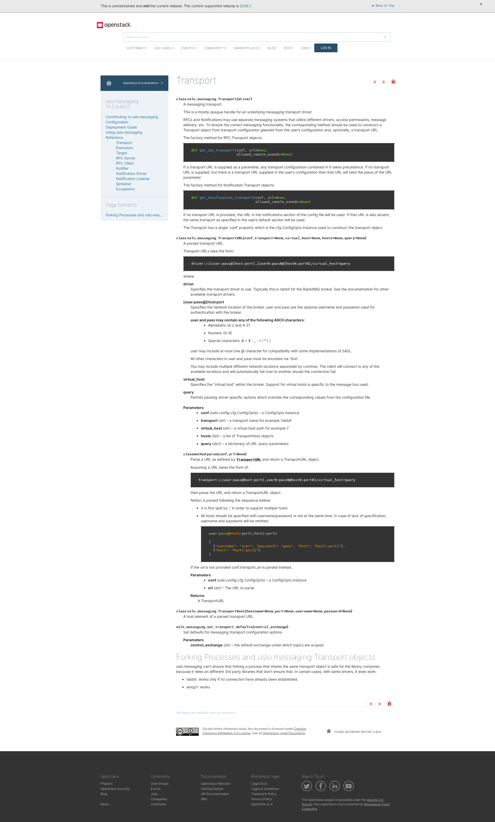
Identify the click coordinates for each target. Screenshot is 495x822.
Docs (288, 48)
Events (188, 48)
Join (305, 48)
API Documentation (215, 794)
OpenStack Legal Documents (284, 733)
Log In (326, 48)
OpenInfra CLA (262, 804)
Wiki (204, 799)
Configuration (117, 122)
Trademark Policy (264, 794)
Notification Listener (133, 178)
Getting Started (212, 789)
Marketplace (246, 48)
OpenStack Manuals (215, 783)
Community (214, 48)
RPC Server (125, 158)
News (105, 804)
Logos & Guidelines (265, 789)
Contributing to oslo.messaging (132, 117)
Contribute (158, 804)
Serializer (123, 184)
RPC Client (125, 163)
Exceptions (125, 189)
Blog (272, 48)
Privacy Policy (261, 799)
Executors (124, 147)
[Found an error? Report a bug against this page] (393, 82)
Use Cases (163, 48)
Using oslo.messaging (124, 132)
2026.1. (246, 6)
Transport (124, 142)
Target (121, 153)
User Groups (160, 783)
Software (135, 48)
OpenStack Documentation (141, 83)
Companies (159, 799)
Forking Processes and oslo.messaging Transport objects (154, 215)
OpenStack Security (115, 789)
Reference (114, 137)
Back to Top (384, 5)
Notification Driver (131, 173)
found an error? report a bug (358, 732)
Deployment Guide (121, 127)
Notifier (122, 168)
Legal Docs (259, 783)
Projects (106, 783)
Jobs (154, 794)
